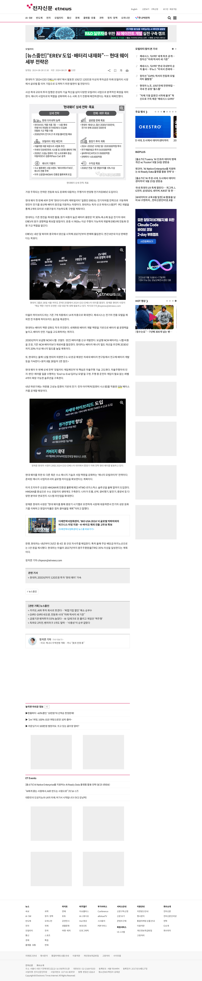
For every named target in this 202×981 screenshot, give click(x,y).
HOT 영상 (141, 301)
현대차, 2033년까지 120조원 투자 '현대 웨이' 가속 (55, 577)
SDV (120, 386)
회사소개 (40, 965)
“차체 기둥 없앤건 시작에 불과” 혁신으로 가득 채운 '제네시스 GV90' (157, 97)
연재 (46, 945)
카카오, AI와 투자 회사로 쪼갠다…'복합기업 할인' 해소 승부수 (61, 610)
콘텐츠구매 (121, 921)
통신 (69, 17)
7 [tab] (173, 111)
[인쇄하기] (127, 70)
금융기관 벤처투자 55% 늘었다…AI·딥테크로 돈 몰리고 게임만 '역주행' (66, 618)
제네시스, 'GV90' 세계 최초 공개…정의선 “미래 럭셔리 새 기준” (157, 58)
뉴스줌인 (33, 591)
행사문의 (141, 916)
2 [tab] (175, 49)
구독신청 (154, 9)
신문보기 (145, 9)
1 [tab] (173, 49)
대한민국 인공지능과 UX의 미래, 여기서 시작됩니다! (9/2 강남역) (56, 797)
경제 (77, 17)
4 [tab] (164, 111)
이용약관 (141, 925)
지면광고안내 (142, 911)
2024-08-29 (65, 70)
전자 (48, 17)
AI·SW (28, 17)
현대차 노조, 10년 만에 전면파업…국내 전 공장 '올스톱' (157, 87)
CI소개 (166, 925)
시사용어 (101, 921)
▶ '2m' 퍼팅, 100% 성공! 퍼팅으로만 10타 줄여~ (48, 719)
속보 (27, 911)
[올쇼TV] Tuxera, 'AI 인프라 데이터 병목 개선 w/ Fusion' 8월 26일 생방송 (155, 161)
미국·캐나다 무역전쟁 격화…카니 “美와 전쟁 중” (62, 643)
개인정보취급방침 (144, 930)
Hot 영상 (83, 921)
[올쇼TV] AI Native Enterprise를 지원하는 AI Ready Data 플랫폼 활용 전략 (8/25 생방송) (67, 784)
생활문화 (66, 925)
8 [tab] (175, 111)
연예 (64, 911)
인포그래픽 (84, 930)
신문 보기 (121, 916)
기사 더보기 (57, 639)
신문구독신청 (122, 911)
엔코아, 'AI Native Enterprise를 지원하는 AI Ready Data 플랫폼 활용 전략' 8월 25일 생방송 (155, 171)
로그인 (165, 9)
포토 (64, 916)
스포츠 (47, 935)
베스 (51, 79)
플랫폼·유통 (89, 17)
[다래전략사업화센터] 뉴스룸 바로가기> (76, 529)
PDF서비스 (102, 925)
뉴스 (27, 906)
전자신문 (167, 911)
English (134, 9)
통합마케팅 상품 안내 (146, 921)
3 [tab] (161, 111)
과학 (101, 17)
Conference (103, 911)
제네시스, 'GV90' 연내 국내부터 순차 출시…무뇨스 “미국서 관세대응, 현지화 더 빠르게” (157, 68)
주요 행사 (141, 111)
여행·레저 (66, 930)
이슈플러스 (84, 911)
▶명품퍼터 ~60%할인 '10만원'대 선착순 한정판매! (49, 713)
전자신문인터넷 (170, 916)
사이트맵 (117, 955)
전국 (46, 930)
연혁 (165, 921)
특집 (46, 940)
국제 (46, 925)
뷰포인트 (83, 925)
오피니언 (125, 17)
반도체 (39, 17)
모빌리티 (59, 17)
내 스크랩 (121, 932)
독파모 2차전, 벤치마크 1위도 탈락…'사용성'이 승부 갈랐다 (60, 622)
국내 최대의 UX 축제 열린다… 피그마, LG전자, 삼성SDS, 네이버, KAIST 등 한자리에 (155, 190)
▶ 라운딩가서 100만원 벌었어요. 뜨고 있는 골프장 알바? (52, 726)
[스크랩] (115, 70)
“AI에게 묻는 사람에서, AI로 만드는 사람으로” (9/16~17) (51, 791)
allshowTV (102, 916)
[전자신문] (49, 7)
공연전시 (66, 921)
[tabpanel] (156, 77)
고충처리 (141, 935)
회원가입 (173, 9)
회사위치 (167, 930)
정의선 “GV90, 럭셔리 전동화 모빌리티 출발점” (157, 78)
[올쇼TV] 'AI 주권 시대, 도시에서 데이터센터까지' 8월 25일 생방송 (155, 180)
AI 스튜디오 (84, 916)
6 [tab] (170, 111)
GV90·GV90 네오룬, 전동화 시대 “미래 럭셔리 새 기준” (57, 614)
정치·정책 (112, 17)
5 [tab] (167, 111)
